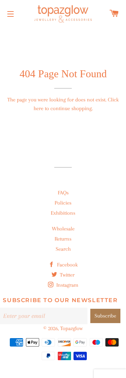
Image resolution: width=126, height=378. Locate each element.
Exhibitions (63, 213)
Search (63, 249)
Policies (63, 203)
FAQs (63, 193)
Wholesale (63, 229)
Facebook (67, 265)
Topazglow (71, 328)
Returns (63, 239)
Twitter (66, 275)
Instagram (66, 285)
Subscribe (105, 316)
